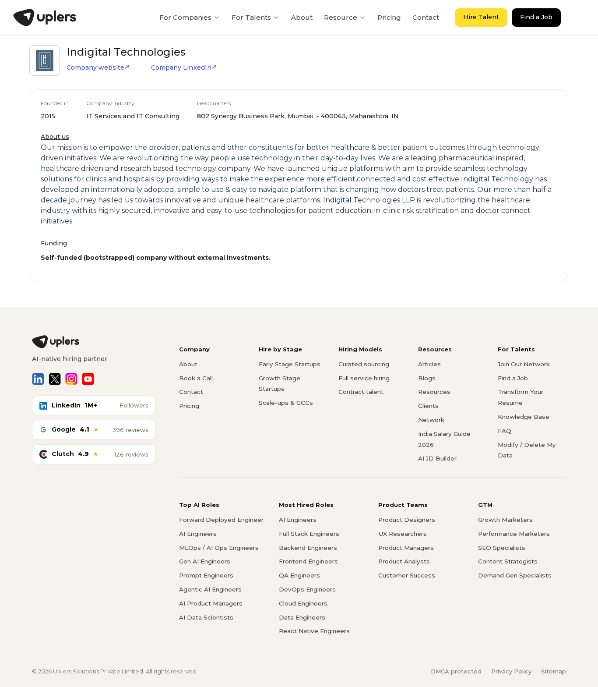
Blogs (427, 378)
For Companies (185, 17)
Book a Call (196, 378)
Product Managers (406, 547)
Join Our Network (524, 364)
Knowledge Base (523, 416)
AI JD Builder (437, 458)
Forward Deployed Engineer (221, 519)
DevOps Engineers (307, 589)
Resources (434, 391)
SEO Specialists (501, 547)
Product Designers (406, 519)
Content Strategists (508, 561)
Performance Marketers (514, 533)
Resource (340, 17)
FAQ (504, 430)
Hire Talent (481, 17)
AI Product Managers (211, 603)
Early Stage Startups (289, 364)
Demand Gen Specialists (515, 575)
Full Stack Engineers (309, 533)
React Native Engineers (314, 630)
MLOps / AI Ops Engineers (219, 547)
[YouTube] (88, 379)
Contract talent (360, 391)
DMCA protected (456, 671)
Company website (95, 67)
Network (431, 419)
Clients (428, 405)
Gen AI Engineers (204, 561)
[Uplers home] (93, 341)
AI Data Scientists (206, 617)
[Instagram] (71, 379)
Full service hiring (364, 378)
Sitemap (553, 671)
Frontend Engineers (308, 561)
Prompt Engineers (206, 575)
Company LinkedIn (181, 67)
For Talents (251, 17)
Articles (429, 364)
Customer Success (406, 575)
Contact (425, 17)
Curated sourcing (363, 364)
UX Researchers (402, 533)
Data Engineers (302, 617)
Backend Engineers (308, 547)
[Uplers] (44, 17)
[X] (55, 379)
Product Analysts (404, 561)
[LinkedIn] (38, 379)
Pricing (389, 17)
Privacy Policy (511, 671)
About (302, 17)
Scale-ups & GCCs (286, 402)
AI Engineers (198, 533)
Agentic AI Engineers (210, 589)
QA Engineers (299, 575)
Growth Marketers (505, 519)
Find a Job (536, 17)
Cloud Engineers (303, 603)
